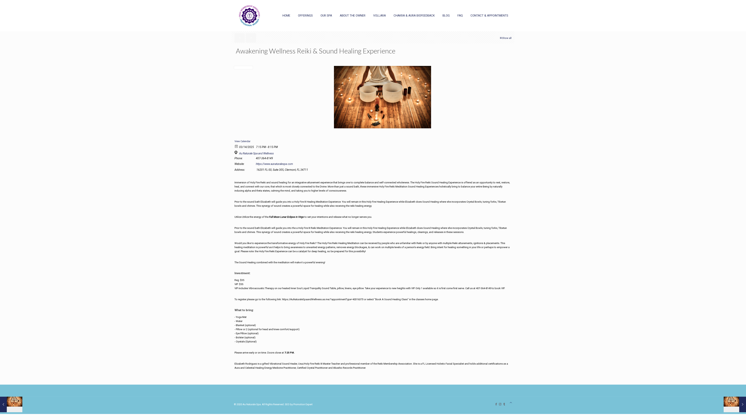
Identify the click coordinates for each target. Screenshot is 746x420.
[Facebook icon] (496, 404)
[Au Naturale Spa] (249, 15)
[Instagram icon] (500, 404)
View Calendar (242, 141)
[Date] (236, 146)
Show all (507, 38)
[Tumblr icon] (504, 404)
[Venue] (236, 152)
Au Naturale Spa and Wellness (256, 153)
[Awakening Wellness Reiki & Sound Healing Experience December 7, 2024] (11, 404)
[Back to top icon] (511, 403)
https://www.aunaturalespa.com (274, 163)
